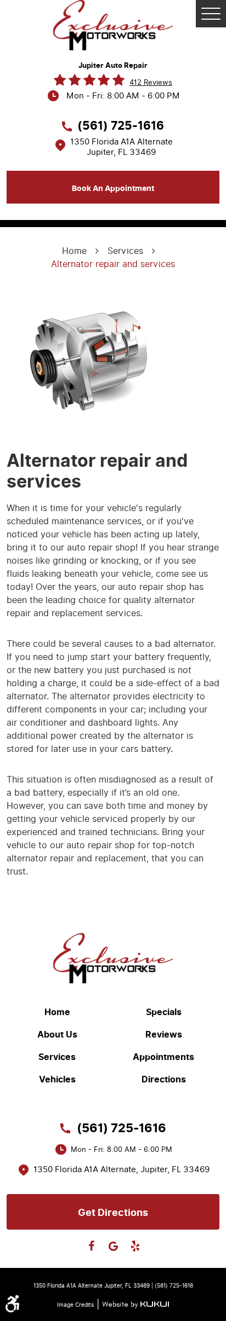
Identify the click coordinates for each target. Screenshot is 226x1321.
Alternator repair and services (113, 264)
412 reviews (150, 82)
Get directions (113, 1212)
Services (125, 251)
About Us (57, 1034)
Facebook (91, 1246)
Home (74, 251)
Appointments (163, 1057)
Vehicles (57, 1079)
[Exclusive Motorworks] (113, 25)
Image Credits (75, 1305)
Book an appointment (113, 188)
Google (113, 1246)
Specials (164, 1012)
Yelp (135, 1246)
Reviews (163, 1034)
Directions (164, 1079)
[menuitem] (60, 1012)
